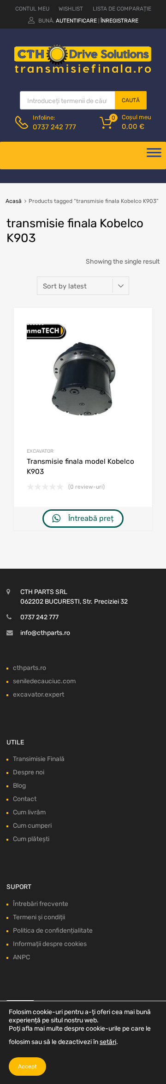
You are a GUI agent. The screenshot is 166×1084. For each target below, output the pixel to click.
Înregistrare (119, 20)
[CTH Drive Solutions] (83, 71)
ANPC (21, 957)
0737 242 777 (54, 127)
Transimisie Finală (39, 759)
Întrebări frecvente (40, 904)
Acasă (14, 201)
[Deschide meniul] (154, 155)
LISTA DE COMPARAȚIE (122, 9)
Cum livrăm (29, 812)
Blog (19, 786)
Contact (24, 799)
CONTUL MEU (32, 9)
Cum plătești (31, 839)
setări (108, 1042)
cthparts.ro (29, 668)
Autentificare (76, 20)
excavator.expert (38, 694)
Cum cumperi (32, 826)
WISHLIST (71, 9)
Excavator (40, 451)
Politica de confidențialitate (53, 930)
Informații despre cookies (50, 944)
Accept (27, 1066)
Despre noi (28, 772)
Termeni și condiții (39, 917)
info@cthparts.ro (45, 633)
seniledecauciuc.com (44, 681)
